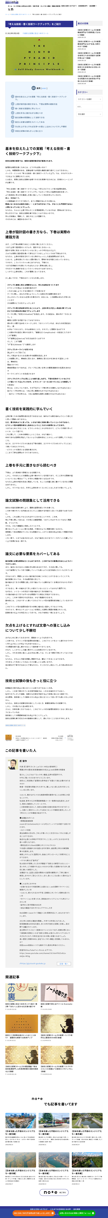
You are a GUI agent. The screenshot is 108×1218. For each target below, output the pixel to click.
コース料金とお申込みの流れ (22, 6)
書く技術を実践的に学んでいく (28, 108)
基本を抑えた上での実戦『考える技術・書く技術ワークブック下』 (41, 98)
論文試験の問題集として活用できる (30, 117)
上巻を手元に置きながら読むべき (29, 113)
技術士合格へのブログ (68, 6)
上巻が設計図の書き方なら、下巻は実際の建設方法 (36, 104)
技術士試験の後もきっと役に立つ (29, 131)
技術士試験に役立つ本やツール (15, 725)
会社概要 (92, 6)
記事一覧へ (64, 963)
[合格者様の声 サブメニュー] (87, 6)
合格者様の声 (82, 6)
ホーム (10, 6)
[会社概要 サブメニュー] (96, 6)
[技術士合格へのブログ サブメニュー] (76, 6)
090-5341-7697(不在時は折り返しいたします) (32, 1213)
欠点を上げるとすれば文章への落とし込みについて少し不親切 (41, 126)
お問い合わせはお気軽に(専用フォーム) (75, 1213)
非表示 (44, 88)
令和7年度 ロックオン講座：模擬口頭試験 (46, 6)
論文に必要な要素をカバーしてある (30, 122)
